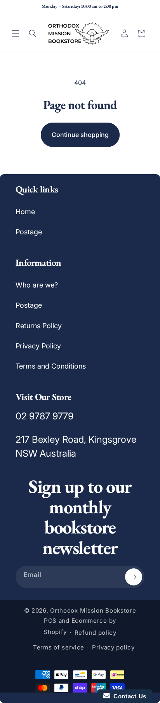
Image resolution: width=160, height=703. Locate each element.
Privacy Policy (38, 346)
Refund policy (96, 632)
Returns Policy (39, 326)
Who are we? (37, 285)
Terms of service (58, 647)
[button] (15, 33)
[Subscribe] (133, 576)
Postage (29, 232)
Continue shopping (80, 135)
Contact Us (128, 696)
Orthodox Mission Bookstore (93, 610)
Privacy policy (113, 647)
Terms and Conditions (51, 366)
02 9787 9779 (44, 416)
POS (50, 620)
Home (25, 212)
